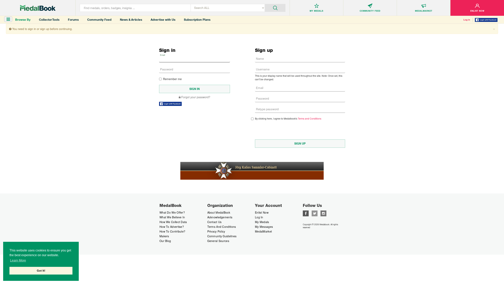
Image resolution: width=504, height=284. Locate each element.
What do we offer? (172, 212)
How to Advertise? (171, 227)
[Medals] (37, 8)
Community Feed (99, 19)
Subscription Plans (197, 19)
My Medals (262, 222)
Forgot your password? (195, 97)
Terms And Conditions (221, 227)
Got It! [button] (41, 270)
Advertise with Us (163, 19)
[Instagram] (323, 213)
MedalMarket (263, 231)
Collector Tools (49, 19)
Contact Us (214, 222)
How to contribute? (172, 231)
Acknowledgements (220, 217)
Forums (73, 19)
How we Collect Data (173, 222)
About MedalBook (218, 212)
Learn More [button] (18, 260)
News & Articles (131, 19)
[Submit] (275, 7)
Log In (259, 217)
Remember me (172, 79)
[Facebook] (306, 213)
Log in (466, 19)
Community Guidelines (222, 236)
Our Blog (165, 241)
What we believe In (172, 217)
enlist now (262, 212)
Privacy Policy (216, 231)
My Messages (264, 227)
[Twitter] (315, 213)
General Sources (218, 241)
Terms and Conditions (309, 118)
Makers (164, 236)
